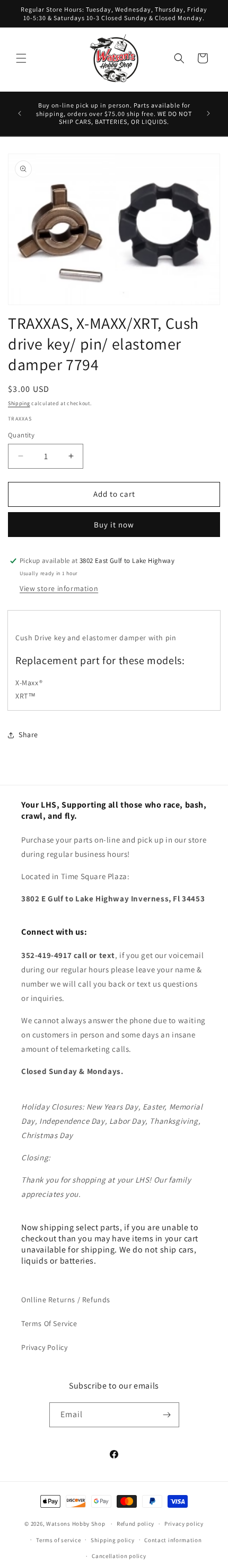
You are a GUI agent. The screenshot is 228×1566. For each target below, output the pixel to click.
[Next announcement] (208, 113)
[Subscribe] (167, 1414)
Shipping (19, 403)
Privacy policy (184, 1523)
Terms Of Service (49, 1323)
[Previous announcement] (19, 113)
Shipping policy (113, 1540)
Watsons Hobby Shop (76, 1523)
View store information (59, 588)
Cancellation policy (119, 1556)
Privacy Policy (44, 1347)
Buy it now (114, 525)
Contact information (172, 1540)
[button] (21, 58)
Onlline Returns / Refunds (65, 1299)
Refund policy (135, 1523)
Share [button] (28, 734)
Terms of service (58, 1540)
